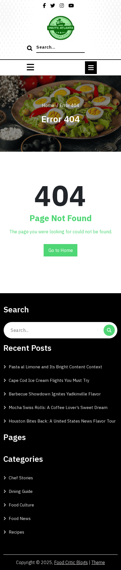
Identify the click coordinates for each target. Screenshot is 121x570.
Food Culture (21, 505)
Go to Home (60, 250)
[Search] (30, 48)
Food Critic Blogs (71, 562)
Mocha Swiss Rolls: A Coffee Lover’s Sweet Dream (58, 407)
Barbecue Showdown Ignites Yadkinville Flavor (55, 394)
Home (48, 105)
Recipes (16, 532)
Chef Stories (21, 477)
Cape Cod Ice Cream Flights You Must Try (49, 380)
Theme (98, 562)
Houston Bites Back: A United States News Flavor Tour (62, 421)
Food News (20, 518)
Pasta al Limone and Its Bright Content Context (55, 366)
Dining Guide (21, 491)
